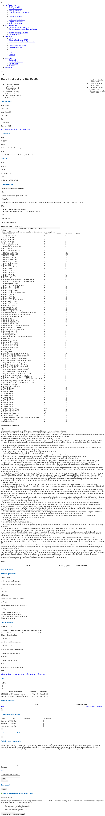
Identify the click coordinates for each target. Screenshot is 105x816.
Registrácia (9, 58)
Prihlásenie (8, 67)
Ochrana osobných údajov (17, 45)
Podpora (11, 53)
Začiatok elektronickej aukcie (10, 653)
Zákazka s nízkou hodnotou (12, 614)
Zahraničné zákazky (15, 16)
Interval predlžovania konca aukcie (12, 667)
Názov (3, 144)
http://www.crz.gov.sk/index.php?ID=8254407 (16, 129)
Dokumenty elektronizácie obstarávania (22, 42)
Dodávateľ (12, 60)
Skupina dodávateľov (16, 62)
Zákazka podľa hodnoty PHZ (10, 612)
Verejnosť (12, 65)
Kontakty (12, 55)
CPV (2, 206)
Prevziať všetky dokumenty (95, 706)
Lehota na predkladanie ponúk (11, 642)
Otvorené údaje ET (15, 34)
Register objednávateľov (17, 20)
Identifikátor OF (6, 112)
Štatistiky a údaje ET (15, 9)
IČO (2, 137)
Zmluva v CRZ (6, 126)
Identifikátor (5, 105)
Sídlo (2, 151)
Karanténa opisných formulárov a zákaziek (23, 29)
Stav (2, 119)
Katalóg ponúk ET (15, 11)
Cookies (11, 49)
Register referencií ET (16, 23)
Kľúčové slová (5, 199)
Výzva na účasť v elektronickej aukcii (13, 674)
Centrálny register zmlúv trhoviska (20, 12)
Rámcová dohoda (9, 618)
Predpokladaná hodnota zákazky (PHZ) (13, 605)
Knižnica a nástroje (11, 25)
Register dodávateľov (16, 22)
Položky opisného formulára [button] (9, 222)
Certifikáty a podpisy (16, 47)
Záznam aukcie (42, 674)
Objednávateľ (13, 64)
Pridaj (3, 778)
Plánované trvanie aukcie (9, 660)
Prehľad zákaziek (14, 7)
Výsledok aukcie (31, 674)
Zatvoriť (4, 789)
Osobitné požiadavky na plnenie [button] (10, 425)
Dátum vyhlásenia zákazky (9, 635)
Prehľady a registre (11, 5)
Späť (2, 706)
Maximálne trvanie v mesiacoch (11, 584)
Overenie (4, 767)
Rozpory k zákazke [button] (8, 569)
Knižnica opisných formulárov (19, 27)
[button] (1, 708)
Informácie (8, 36)
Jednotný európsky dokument (18, 33)
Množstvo (4, 591)
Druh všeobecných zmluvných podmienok (14, 616)
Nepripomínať (6, 814)
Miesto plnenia (5, 578)
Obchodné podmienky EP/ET (18, 40)
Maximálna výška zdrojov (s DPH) (12, 598)
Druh (2, 215)
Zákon (11, 38)
